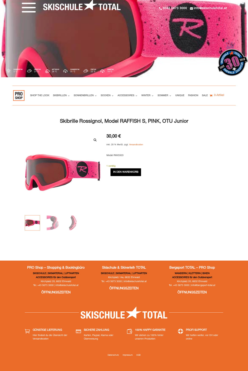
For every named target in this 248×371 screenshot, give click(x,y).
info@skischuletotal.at (210, 8)
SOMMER (163, 95)
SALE (205, 95)
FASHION (193, 95)
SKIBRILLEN (60, 95)
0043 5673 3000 (175, 8)
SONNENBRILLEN (84, 95)
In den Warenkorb (125, 172)
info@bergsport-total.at (203, 285)
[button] (95, 140)
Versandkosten (136, 145)
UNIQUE (179, 95)
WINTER (145, 95)
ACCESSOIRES (126, 95)
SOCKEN (106, 95)
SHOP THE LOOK (39, 95)
